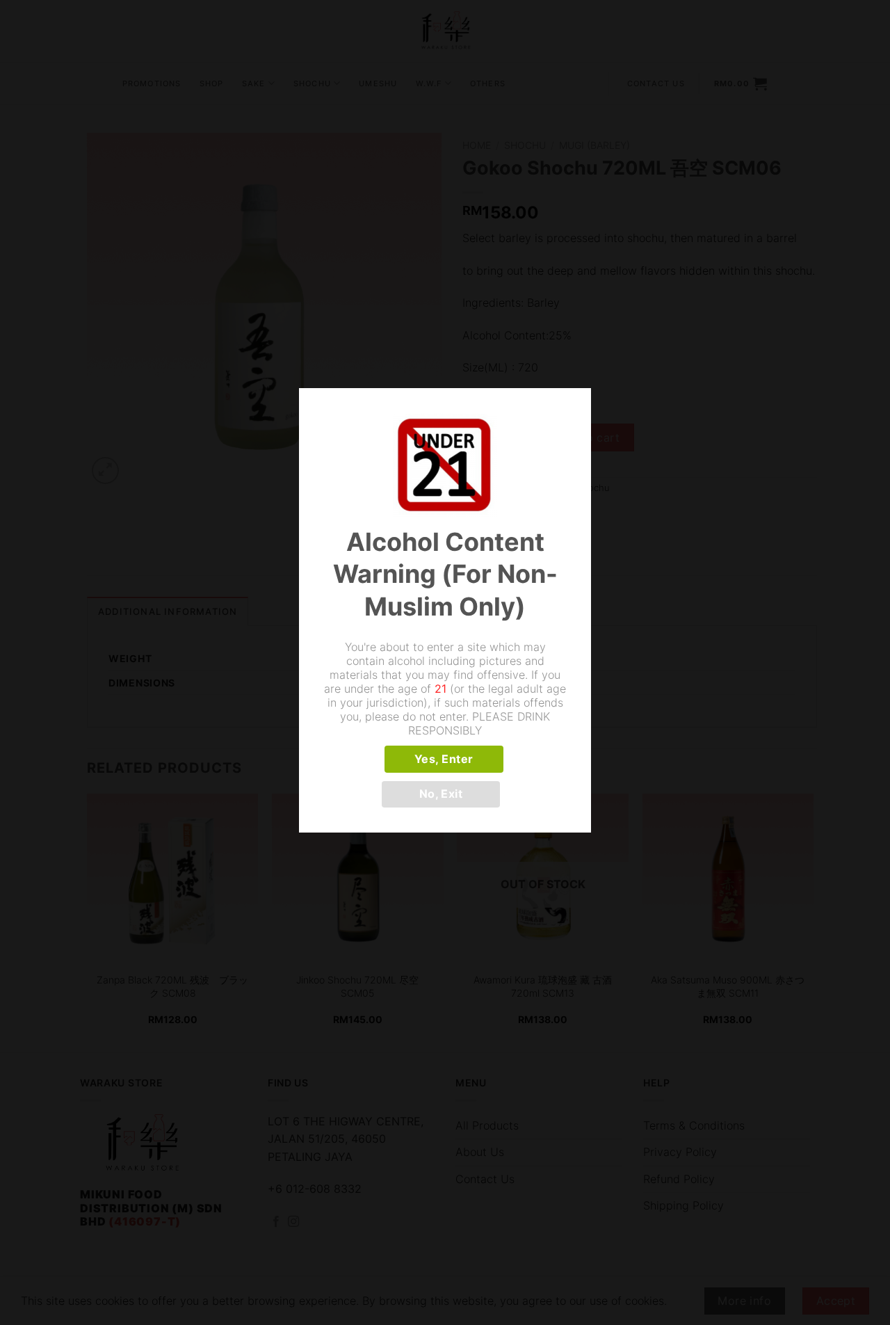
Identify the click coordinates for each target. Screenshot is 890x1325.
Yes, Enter (444, 759)
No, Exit (441, 794)
